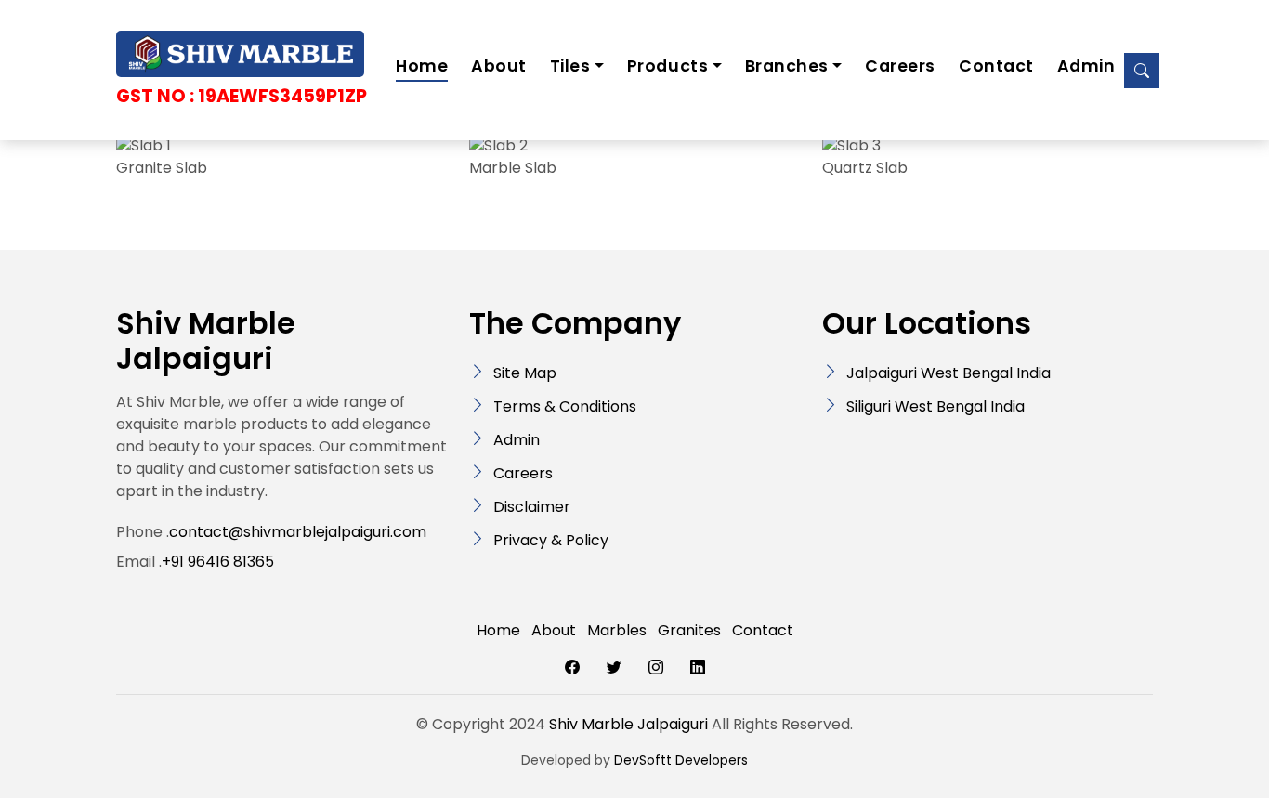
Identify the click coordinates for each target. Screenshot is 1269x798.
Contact (996, 66)
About (499, 66)
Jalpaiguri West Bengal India (948, 373)
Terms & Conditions (564, 406)
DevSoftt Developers (681, 760)
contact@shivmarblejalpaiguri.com (297, 532)
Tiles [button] (570, 66)
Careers (900, 66)
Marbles (617, 630)
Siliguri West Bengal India (935, 406)
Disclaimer (531, 506)
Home (422, 66)
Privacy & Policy (550, 540)
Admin (1086, 66)
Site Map (524, 373)
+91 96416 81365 (218, 561)
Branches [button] (787, 66)
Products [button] (667, 66)
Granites (689, 630)
